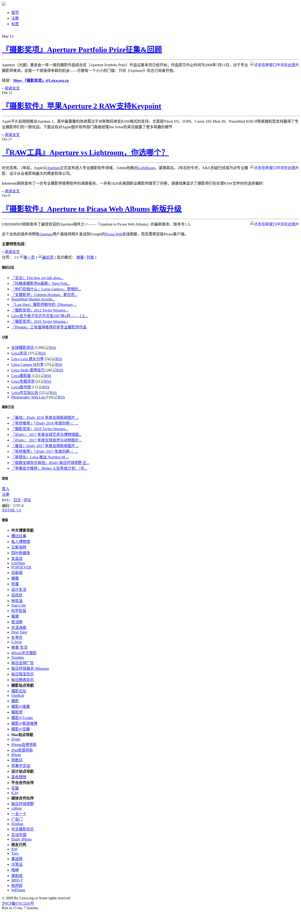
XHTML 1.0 (11, 510)
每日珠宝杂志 (22, 674)
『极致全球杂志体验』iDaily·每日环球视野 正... (50, 463)
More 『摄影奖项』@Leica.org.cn (41, 80)
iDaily (15, 739)
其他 (5, 478)
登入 (5, 489)
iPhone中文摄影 (24, 653)
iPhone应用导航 (24, 745)
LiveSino (18, 563)
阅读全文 (12, 88)
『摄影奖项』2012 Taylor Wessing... (39, 310)
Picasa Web (113, 234)
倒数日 (17, 760)
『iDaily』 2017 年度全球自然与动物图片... (46, 440)
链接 (5, 520)
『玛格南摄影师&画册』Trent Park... (40, 283)
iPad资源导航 (22, 750)
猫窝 (15, 616)
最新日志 (8, 407)
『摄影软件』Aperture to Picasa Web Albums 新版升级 (92, 209)
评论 (27, 500)
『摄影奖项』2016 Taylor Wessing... (39, 321)
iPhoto (16, 755)
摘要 (80, 257)
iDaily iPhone (21, 839)
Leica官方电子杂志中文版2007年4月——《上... (49, 316)
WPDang (18, 890)
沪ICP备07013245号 (18, 903)
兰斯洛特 (18, 547)
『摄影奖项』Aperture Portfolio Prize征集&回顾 (82, 49)
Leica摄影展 (21, 376)
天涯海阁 (18, 628)
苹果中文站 (20, 766)
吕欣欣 (17, 595)
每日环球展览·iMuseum (30, 668)
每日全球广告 (22, 663)
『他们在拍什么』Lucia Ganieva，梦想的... (46, 289)
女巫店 (17, 559)
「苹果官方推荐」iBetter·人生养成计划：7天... (49, 468)
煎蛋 (15, 584)
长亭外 (17, 637)
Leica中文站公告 (24, 393)
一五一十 (18, 814)
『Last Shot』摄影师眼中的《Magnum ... (43, 305)
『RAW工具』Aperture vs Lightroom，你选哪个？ (85, 152)
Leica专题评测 (23, 381)
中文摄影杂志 (22, 829)
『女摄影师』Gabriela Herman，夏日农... (44, 295)
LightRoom (146, 168)
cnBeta (16, 808)
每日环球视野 (22, 804)
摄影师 (17, 712)
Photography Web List (28, 397)
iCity (15, 793)
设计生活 (18, 590)
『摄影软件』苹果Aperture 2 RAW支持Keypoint (81, 106)
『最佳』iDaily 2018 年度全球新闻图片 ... (45, 418)
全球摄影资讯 (22, 348)
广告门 (17, 819)
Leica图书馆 (21, 387)
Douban (17, 824)
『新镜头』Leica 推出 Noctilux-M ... (40, 457)
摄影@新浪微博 (24, 723)
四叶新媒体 (20, 553)
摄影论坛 (18, 691)
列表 (90, 257)
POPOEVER (21, 567)
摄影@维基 (20, 707)
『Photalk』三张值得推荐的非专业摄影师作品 (49, 327)
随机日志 (8, 267)
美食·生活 (19, 647)
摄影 (15, 701)
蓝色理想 (18, 777)
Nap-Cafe (18, 605)
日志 (17, 500)
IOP (14, 849)
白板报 (17, 573)
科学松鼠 (18, 611)
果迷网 (17, 859)
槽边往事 (18, 536)
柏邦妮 (17, 886)
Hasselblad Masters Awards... (33, 299)
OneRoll (17, 696)
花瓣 (15, 788)
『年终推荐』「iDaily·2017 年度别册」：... (44, 451)
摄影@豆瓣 (20, 729)
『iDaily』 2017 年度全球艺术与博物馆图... (46, 435)
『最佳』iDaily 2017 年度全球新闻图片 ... (45, 446)
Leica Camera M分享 (27, 364)
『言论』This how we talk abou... (37, 278)
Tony (15, 853)
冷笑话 (17, 864)
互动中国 (18, 835)
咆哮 (15, 870)
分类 (5, 337)
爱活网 (17, 622)
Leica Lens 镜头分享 (27, 359)
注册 (5, 494)
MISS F (17, 880)
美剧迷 (17, 876)
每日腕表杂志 (22, 680)
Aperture (53, 168)
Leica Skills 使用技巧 (28, 370)
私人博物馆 (20, 542)
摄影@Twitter (22, 718)
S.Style (16, 642)
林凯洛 (17, 601)
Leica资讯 (19, 353)
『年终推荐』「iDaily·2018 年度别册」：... (44, 423)
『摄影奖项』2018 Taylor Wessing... (39, 429)
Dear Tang (19, 632)
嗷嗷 (15, 578)
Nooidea (17, 657)
